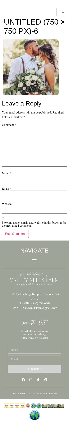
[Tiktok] (38, 379)
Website (7, 203)
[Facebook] (23, 379)
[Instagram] (31, 379)
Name (7, 173)
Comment (9, 124)
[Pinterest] (46, 379)
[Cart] (63, 12)
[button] (34, 261)
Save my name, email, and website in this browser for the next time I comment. (34, 224)
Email (6, 188)
